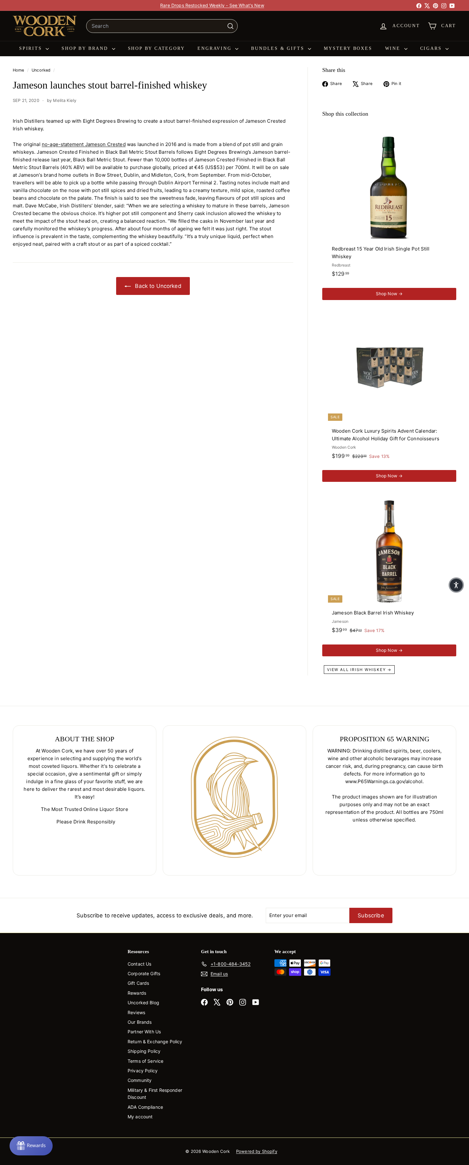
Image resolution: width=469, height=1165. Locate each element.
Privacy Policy (143, 1070)
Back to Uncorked (157, 286)
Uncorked (41, 70)
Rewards (137, 993)
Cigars (432, 48)
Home (19, 70)
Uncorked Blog (143, 1002)
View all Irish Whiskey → (359, 669)
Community (140, 1080)
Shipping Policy (144, 1051)
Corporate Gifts (144, 973)
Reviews (136, 1012)
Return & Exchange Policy (155, 1041)
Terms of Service (145, 1061)
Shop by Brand (86, 48)
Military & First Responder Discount (155, 1093)
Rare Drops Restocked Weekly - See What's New (212, 5)
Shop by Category (156, 48)
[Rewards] (31, 1145)
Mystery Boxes (348, 48)
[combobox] (162, 26)
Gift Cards (138, 983)
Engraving (215, 48)
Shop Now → (389, 293)
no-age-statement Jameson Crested (84, 144)
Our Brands (140, 1022)
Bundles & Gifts (278, 48)
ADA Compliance (145, 1107)
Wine (394, 48)
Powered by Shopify (256, 1151)
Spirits (31, 48)
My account (140, 1116)
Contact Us (140, 964)
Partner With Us (144, 1031)
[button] (456, 585)
